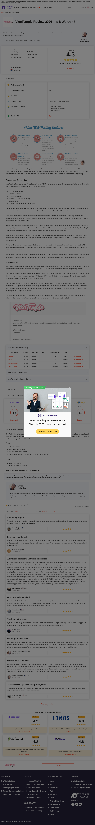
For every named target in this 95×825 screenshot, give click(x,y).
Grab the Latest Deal (47, 431)
